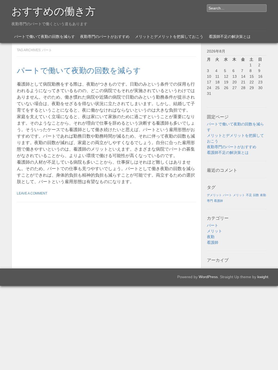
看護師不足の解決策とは (230, 36)
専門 (210, 200)
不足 (249, 195)
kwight (262, 277)
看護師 (218, 200)
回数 (256, 195)
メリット (239, 195)
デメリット (214, 195)
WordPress (208, 277)
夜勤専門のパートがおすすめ (104, 36)
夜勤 (263, 195)
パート (227, 195)
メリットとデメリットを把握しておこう (169, 36)
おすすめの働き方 (53, 10)
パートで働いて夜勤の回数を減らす (44, 36)
